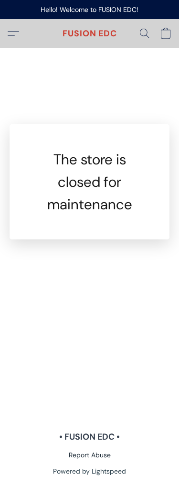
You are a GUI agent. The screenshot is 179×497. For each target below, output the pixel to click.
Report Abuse (90, 455)
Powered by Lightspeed (89, 471)
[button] (90, 33)
